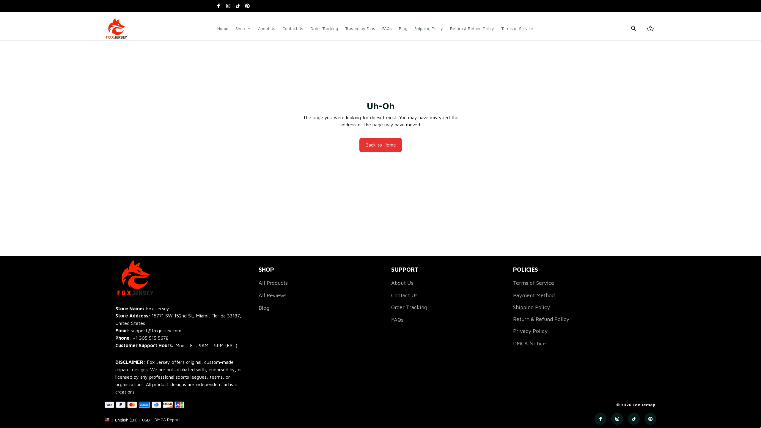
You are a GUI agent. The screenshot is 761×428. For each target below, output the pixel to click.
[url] (167, 419)
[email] (148, 330)
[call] (151, 338)
